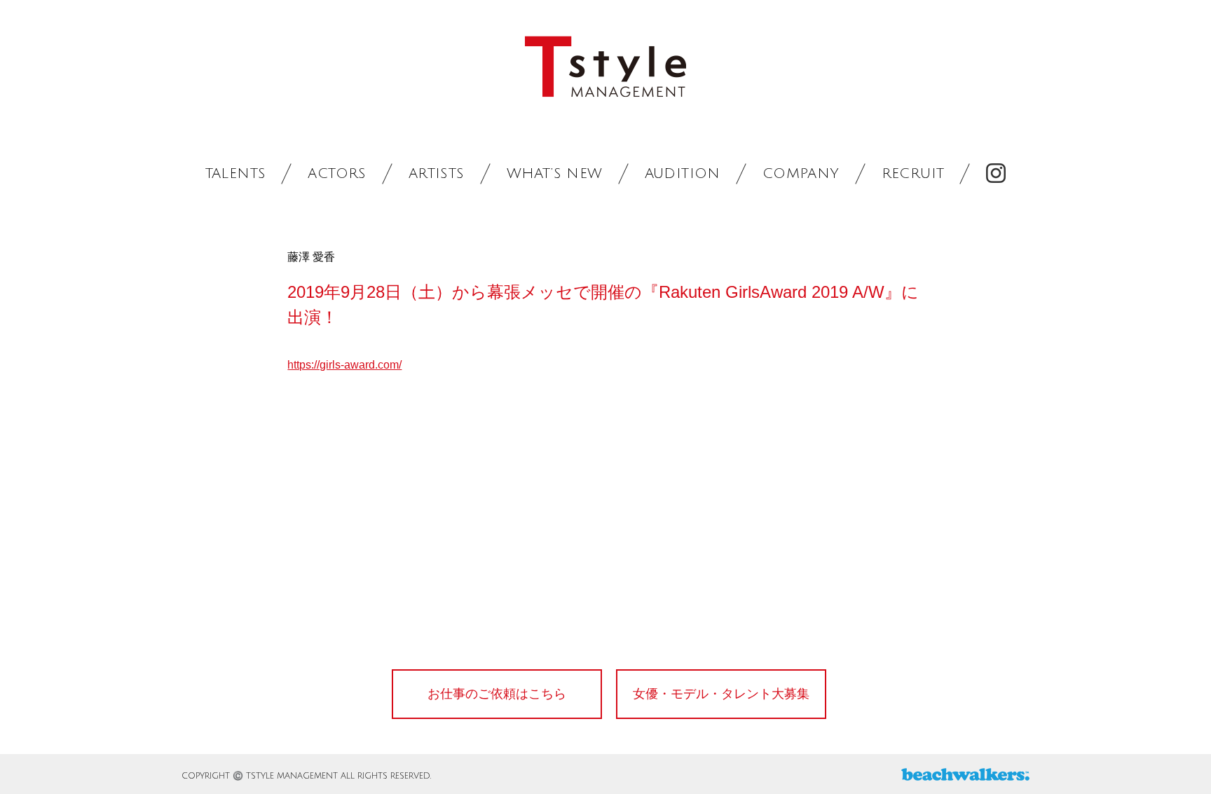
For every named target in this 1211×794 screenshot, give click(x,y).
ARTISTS (437, 174)
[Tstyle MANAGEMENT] (605, 67)
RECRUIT (913, 174)
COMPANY (801, 174)
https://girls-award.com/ (344, 365)
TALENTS (235, 174)
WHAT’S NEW (555, 174)
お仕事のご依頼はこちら (496, 694)
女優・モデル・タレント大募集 (721, 694)
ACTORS (337, 174)
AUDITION (682, 174)
